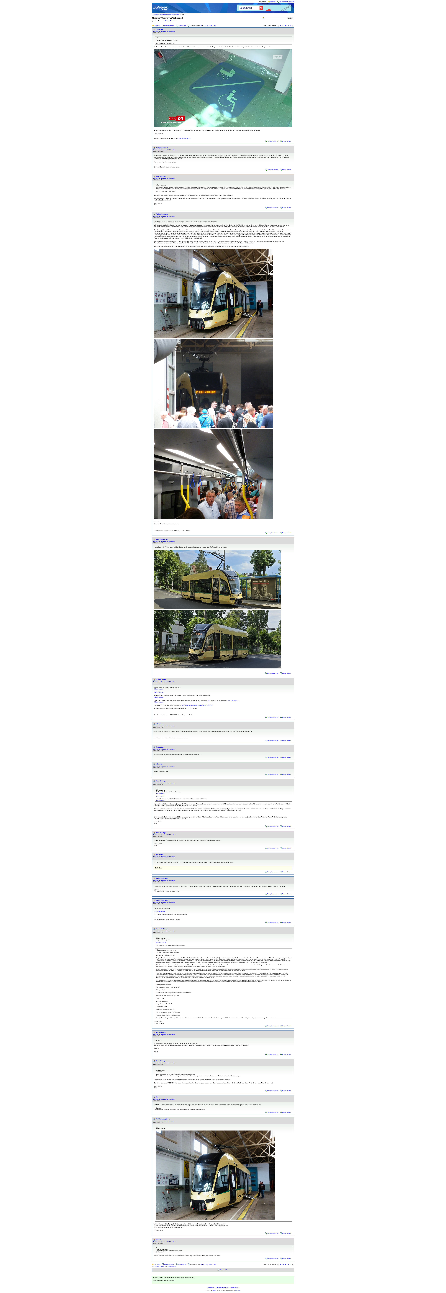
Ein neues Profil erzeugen (286, 1)
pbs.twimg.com (159, 689)
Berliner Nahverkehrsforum (167, 14)
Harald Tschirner (162, 929)
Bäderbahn (160, 854)
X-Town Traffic (161, 680)
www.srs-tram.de (159, 911)
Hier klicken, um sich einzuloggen (163, 1281)
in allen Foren (212, 25)
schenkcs (159, 724)
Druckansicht (223, 1270)
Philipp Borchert (170, 21)
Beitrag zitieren (286, 141)
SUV (209, 700)
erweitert (291, 20)
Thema (178, 14)
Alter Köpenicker (162, 539)
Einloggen (272, 1)
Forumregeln (234, 1288)
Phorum (214, 1290)
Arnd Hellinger (161, 176)
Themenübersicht (169, 25)
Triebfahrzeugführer (163, 1119)
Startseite (155, 14)
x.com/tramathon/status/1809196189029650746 (197, 705)
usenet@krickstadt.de (184, 138)
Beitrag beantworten (272, 141)
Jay (157, 1097)
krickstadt (159, 29)
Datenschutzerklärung (222, 1288)
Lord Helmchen (232, 700)
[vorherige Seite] (278, 25)
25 (201, 25)
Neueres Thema (159, 1266)
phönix (158, 1240)
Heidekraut (159, 747)
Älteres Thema (172, 1266)
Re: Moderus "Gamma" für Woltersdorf (164, 31)
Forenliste (157, 25)
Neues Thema (182, 25)
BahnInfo (237, 1290)
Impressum (210, 1288)
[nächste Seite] (292, 25)
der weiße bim (161, 1032)
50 (203, 25)
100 (206, 25)
